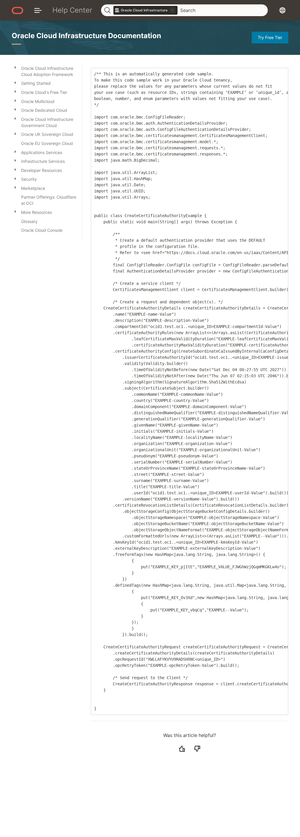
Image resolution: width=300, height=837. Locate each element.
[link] (145, 10)
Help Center (72, 10)
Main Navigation (38, 10)
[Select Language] (282, 10)
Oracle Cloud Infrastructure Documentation (86, 35)
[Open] (15, 67)
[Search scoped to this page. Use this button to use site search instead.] (172, 10)
